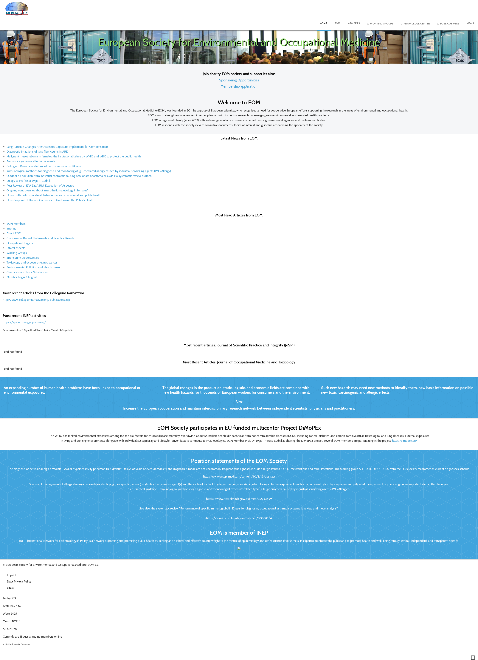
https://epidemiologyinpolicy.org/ (24, 322)
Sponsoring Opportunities (239, 80)
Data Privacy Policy (19, 581)
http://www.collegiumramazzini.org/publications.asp (36, 299)
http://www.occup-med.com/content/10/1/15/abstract (239, 476)
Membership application (239, 86)
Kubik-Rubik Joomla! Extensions (16, 644)
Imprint (11, 575)
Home (323, 23)
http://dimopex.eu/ (404, 440)
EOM (337, 23)
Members (353, 23)
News (470, 23)
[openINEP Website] (239, 548)
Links (10, 588)
